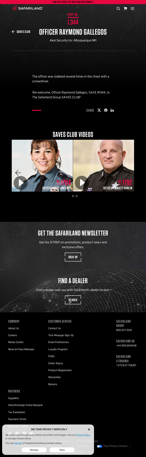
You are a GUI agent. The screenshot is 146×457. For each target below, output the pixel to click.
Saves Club (23, 32)
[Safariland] (27, 8)
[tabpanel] (42, 166)
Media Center (16, 342)
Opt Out (18, 443)
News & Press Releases (21, 349)
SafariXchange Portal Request (25, 405)
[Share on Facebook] (106, 110)
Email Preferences (58, 342)
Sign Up (73, 257)
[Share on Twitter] (99, 110)
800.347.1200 (124, 330)
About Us (13, 328)
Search (73, 300)
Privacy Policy (83, 435)
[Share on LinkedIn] (112, 110)
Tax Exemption (16, 412)
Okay (62, 449)
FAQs (51, 356)
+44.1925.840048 (126, 345)
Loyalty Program (57, 349)
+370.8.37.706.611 (126, 365)
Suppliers (13, 398)
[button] (18, 173)
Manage (34, 449)
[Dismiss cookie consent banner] (89, 429)
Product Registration (60, 370)
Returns (52, 384)
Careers (12, 335)
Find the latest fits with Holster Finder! (72, 2)
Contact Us (54, 328)
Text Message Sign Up (61, 335)
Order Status (55, 363)
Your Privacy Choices (115, 446)
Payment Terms (17, 419)
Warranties (54, 377)
